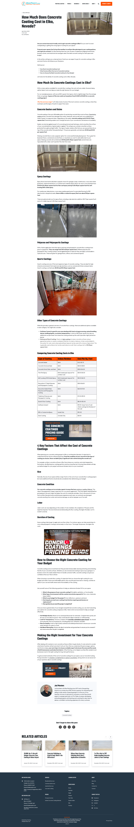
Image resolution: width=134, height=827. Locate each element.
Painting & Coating (59, 3)
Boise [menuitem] (69, 788)
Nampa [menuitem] (70, 795)
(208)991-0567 (31, 785)
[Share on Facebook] (60, 727)
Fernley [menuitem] (70, 805)
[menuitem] (60, 4)
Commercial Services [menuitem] (50, 783)
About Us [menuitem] (94, 781)
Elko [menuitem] (69, 803)
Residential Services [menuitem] (49, 781)
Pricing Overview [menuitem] (49, 798)
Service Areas (85, 3)
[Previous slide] (106, 736)
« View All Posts (26, 12)
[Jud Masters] (46, 691)
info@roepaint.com (31, 787)
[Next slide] (110, 736)
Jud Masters (26, 34)
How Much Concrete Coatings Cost (50, 69)
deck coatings (66, 339)
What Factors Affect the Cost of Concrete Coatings (54, 71)
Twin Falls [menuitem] (70, 798)
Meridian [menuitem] (70, 790)
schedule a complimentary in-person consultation (63, 658)
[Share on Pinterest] (73, 727)
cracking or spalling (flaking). (84, 489)
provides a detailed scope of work (78, 619)
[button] (98, 3)
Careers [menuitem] (94, 788)
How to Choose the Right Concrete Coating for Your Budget (57, 73)
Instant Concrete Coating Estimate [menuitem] (53, 800)
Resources (76, 3)
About (93, 3)
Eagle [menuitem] (69, 793)
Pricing (69, 3)
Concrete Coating (67, 715)
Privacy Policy (109, 820)
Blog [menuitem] (93, 783)
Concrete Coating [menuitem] (49, 788)
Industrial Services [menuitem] (49, 786)
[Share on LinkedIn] (64, 727)
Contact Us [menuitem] (94, 786)
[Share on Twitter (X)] (69, 727)
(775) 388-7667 (31, 803)
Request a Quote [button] (106, 4)
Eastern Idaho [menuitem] (71, 800)
